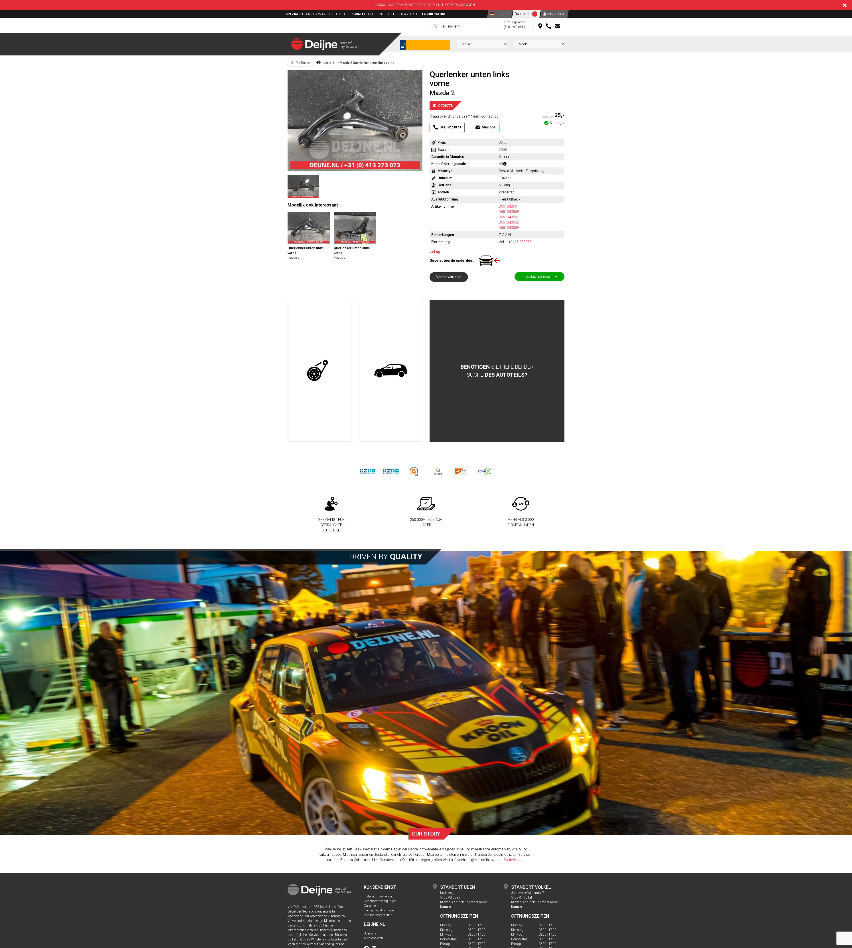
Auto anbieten (373, 938)
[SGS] (414, 471)
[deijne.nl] (324, 44)
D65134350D (509, 222)
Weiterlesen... (514, 860)
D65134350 (508, 206)
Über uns (370, 933)
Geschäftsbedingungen (380, 901)
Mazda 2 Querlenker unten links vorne (367, 63)
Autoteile (330, 63)
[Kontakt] (557, 26)
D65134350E (509, 228)
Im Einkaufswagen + (539, 276)
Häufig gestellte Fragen (379, 910)
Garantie (370, 905)
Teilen (527, 14)
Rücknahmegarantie (378, 915)
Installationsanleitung (379, 896)
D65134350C (509, 217)
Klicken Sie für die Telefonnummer (463, 902)
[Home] (318, 63)
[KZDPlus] (391, 471)
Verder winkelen (448, 277)
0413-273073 (520, 242)
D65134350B (509, 212)
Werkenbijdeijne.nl (460, 5)
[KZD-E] (368, 471)
